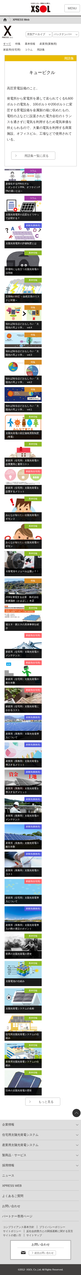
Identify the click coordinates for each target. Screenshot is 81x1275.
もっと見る (46, 1101)
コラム (29, 49)
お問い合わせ (11, 1206)
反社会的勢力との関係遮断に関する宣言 (49, 1231)
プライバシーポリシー (52, 1227)
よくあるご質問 (12, 1195)
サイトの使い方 (12, 1235)
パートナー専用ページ (17, 1216)
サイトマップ (34, 1235)
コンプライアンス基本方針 (18, 1227)
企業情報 (8, 1124)
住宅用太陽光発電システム (20, 1134)
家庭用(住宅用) (12, 49)
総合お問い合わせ (44, 1253)
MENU (72, 8)
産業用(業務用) (48, 44)
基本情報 (30, 44)
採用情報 (8, 1165)
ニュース (8, 1175)
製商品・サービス (14, 1155)
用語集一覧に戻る (36, 155)
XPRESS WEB (12, 1185)
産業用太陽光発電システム (20, 1145)
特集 (18, 44)
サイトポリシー (12, 1231)
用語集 (41, 49)
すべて (7, 44)
